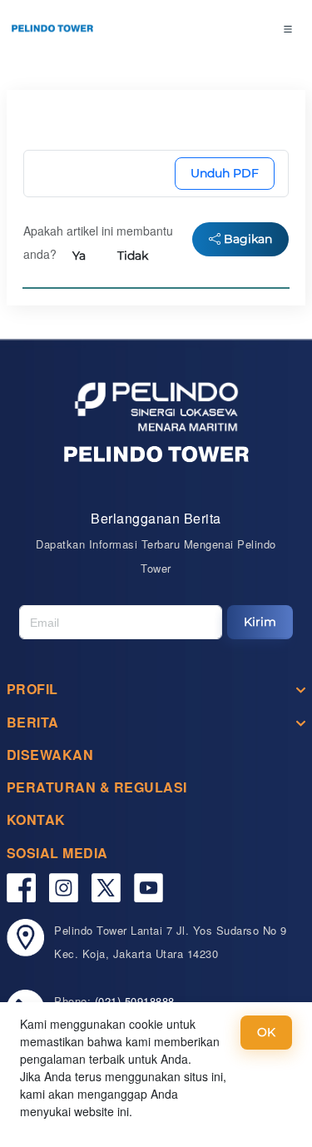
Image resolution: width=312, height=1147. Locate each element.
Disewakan (50, 754)
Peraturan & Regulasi (97, 787)
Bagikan (246, 238)
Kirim (260, 621)
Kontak (36, 819)
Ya (79, 255)
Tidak (132, 255)
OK (266, 1032)
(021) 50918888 (135, 1001)
